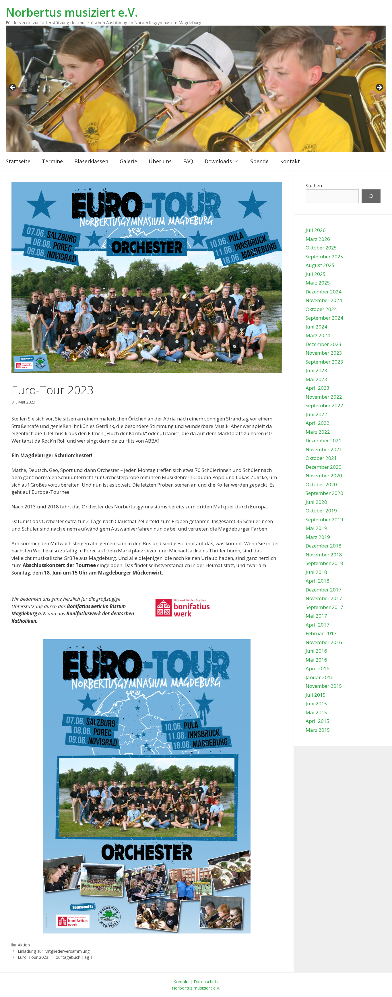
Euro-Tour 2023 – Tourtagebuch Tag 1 (55, 957)
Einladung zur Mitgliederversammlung (54, 951)
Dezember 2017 (323, 589)
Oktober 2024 (321, 309)
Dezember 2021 (323, 440)
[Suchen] (371, 196)
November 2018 (324, 554)
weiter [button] (379, 87)
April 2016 (317, 668)
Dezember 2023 (323, 344)
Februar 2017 (321, 633)
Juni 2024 (316, 326)
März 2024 (318, 335)
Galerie (128, 161)
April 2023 (317, 388)
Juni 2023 (316, 370)
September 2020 (324, 493)
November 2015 (324, 686)
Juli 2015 (316, 694)
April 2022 (317, 423)
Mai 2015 (316, 712)
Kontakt (290, 161)
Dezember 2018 (323, 545)
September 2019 (324, 519)
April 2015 (317, 721)
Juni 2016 (316, 651)
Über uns (160, 161)
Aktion (24, 945)
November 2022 (324, 396)
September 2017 (324, 607)
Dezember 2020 (323, 467)
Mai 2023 (316, 379)
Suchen (314, 185)
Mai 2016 (316, 659)
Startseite (18, 161)
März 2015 (318, 730)
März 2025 (318, 282)
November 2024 (324, 300)
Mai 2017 (316, 615)
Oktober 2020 (321, 484)
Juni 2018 (316, 572)
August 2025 (320, 265)
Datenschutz (206, 981)
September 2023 (324, 361)
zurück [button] (13, 87)
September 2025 (324, 256)
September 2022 (324, 405)
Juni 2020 (316, 502)
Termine (52, 161)
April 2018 (317, 580)
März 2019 (318, 537)
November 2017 (324, 598)
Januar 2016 (319, 677)
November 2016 (324, 642)
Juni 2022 (316, 414)
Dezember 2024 (323, 291)
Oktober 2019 (321, 510)
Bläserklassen (91, 161)
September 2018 (324, 563)
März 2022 (318, 432)
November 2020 (324, 475)
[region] (196, 89)
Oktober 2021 (321, 458)
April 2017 (317, 624)
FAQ (188, 161)
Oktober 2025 (321, 247)
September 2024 (324, 317)
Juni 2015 (316, 703)
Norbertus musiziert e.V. (72, 12)
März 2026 (318, 239)
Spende (259, 161)
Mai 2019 (316, 528)
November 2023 (324, 352)
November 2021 (324, 449)
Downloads (218, 161)
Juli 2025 (316, 274)
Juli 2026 (316, 230)
